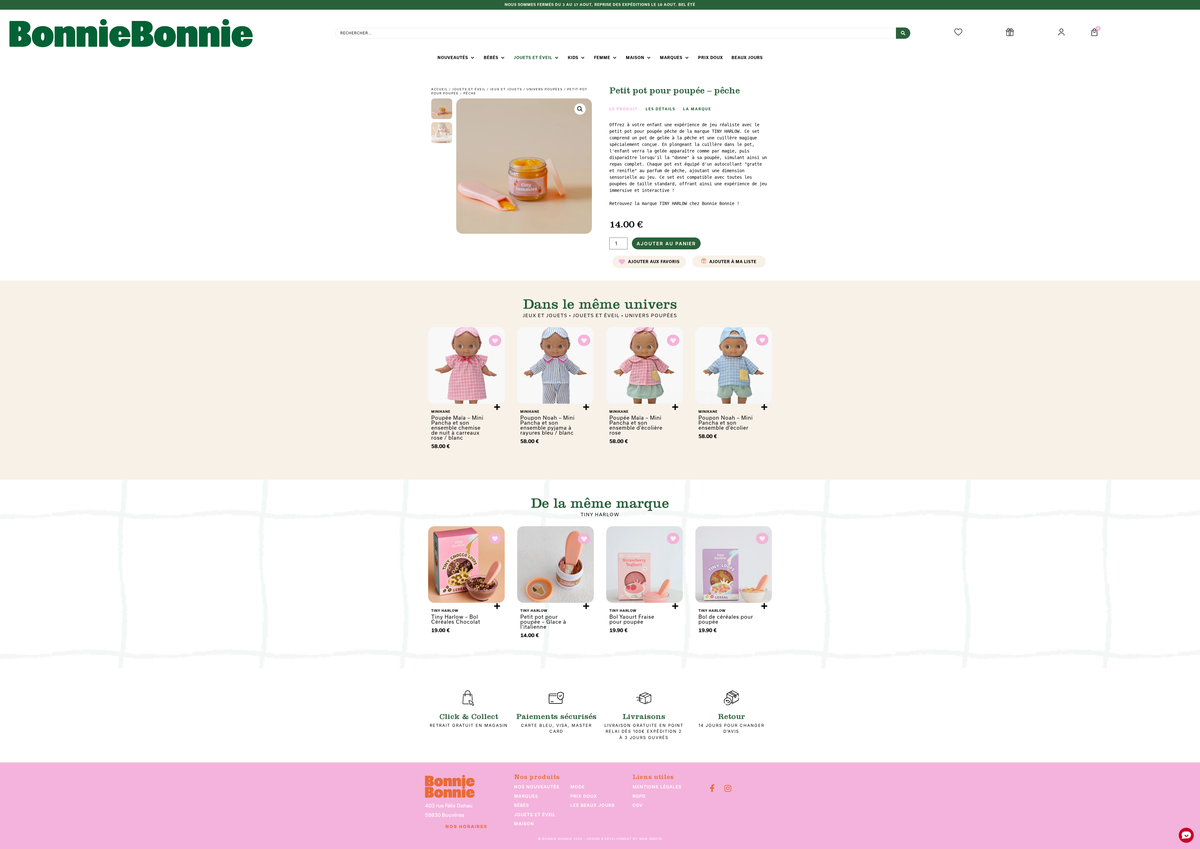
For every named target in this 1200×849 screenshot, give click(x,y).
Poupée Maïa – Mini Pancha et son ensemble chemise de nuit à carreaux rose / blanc (457, 428)
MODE (577, 786)
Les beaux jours (592, 805)
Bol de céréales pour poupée (725, 619)
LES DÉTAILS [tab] (660, 109)
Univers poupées (545, 89)
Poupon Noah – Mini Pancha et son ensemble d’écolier (725, 423)
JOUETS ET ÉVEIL (469, 89)
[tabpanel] (689, 164)
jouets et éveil (535, 814)
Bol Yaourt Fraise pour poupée (631, 619)
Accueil (439, 89)
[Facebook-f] (712, 788)
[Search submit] (903, 33)
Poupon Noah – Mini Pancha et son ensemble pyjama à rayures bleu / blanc (547, 425)
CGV (637, 805)
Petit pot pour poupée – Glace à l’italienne (543, 622)
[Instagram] (728, 788)
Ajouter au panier (666, 244)
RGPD (639, 796)
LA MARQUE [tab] (697, 109)
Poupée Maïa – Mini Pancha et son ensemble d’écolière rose (635, 425)
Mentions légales (657, 786)
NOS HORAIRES (466, 826)
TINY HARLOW (600, 514)
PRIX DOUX (583, 796)
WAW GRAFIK (650, 839)
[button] (456, 57)
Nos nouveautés (536, 786)
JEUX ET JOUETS (506, 89)
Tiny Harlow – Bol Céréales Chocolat (455, 619)
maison (524, 823)
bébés (521, 805)
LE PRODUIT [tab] (623, 109)
